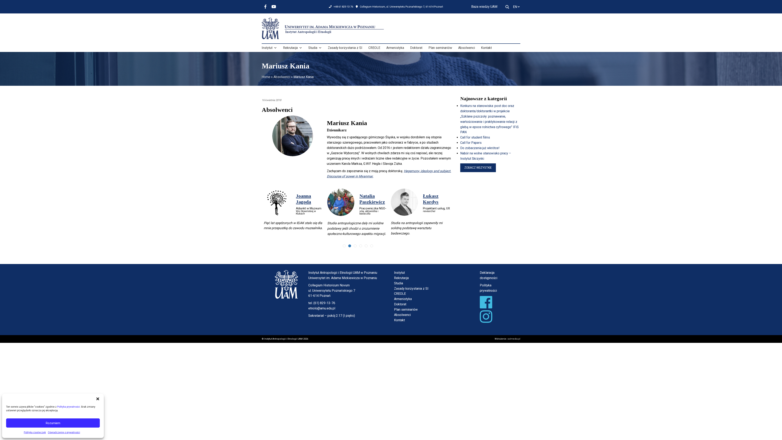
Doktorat (416, 48)
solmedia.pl (513, 341)
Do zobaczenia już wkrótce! (480, 148)
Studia (312, 48)
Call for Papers (471, 143)
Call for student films (475, 137)
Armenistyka (395, 48)
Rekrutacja (290, 48)
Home (266, 77)
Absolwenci (466, 48)
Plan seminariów (440, 48)
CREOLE (374, 48)
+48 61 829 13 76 (343, 6)
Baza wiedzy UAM (484, 7)
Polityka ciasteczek (35, 432)
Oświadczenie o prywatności (64, 432)
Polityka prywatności (68, 406)
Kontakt (486, 48)
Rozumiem (53, 423)
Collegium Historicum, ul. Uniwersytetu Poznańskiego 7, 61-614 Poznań (401, 6)
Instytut (267, 48)
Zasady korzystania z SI (345, 48)
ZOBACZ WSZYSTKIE (478, 167)
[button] (98, 399)
